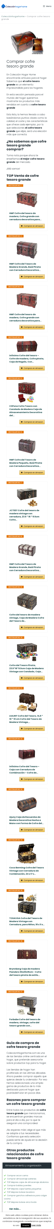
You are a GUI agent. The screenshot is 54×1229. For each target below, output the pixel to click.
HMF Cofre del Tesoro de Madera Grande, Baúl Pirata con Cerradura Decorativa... (25, 267)
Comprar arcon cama (17, 1175)
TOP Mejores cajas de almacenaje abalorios (28, 1182)
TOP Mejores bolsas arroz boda (21, 1202)
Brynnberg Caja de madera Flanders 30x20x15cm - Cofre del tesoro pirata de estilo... (25, 972)
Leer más (36, 1225)
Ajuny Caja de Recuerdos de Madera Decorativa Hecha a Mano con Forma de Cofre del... (26, 820)
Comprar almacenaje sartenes (21, 1178)
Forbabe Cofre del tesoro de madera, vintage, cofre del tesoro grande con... (24, 1022)
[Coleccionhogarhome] (14, 6)
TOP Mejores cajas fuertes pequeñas (24, 1189)
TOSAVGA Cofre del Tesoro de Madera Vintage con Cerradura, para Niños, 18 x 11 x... (26, 921)
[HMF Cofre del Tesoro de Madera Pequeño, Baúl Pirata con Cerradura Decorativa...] (27, 445)
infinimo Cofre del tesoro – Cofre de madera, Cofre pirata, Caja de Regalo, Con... (26, 358)
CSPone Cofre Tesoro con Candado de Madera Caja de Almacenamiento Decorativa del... (25, 411)
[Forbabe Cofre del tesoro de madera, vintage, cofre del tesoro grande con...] (27, 1005)
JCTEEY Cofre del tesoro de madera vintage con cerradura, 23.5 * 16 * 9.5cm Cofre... (24, 515)
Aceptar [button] (25, 1225)
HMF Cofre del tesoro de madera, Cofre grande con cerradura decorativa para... (25, 216)
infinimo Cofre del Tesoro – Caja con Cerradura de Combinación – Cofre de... (24, 769)
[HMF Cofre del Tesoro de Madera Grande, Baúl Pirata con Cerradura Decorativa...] (27, 250)
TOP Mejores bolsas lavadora (20, 1192)
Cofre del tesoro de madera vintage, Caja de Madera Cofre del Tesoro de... (26, 617)
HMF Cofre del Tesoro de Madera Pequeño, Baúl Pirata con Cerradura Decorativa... (25, 463)
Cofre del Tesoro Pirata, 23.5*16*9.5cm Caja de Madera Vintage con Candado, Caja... (26, 668)
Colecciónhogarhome (13, 16)
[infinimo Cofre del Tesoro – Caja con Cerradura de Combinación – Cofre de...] (27, 752)
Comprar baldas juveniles (19, 1185)
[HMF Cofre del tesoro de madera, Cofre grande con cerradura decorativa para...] (27, 199)
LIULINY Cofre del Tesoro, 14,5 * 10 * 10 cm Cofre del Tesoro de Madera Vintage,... (26, 719)
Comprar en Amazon (33, 226)
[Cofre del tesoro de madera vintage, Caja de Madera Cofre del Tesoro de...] (27, 600)
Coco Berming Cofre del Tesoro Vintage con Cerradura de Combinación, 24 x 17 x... (26, 870)
